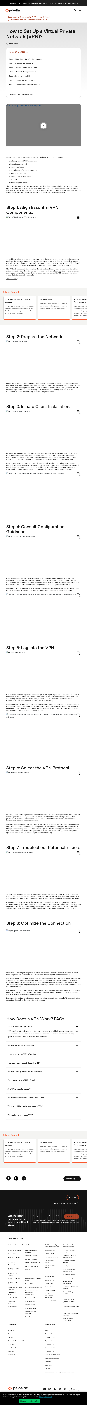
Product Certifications (52, 1354)
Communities (49, 1334)
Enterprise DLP (30, 1298)
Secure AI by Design (14, 1250)
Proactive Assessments (71, 1306)
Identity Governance (69, 1266)
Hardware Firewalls (31, 1255)
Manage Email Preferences (54, 1348)
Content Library (50, 1337)
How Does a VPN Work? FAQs (21, 95)
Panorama (28, 1273)
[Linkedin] (16, 1178)
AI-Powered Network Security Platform (21, 1245)
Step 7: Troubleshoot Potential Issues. (25, 84)
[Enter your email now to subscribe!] (47, 1217)
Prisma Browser (30, 1304)
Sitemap (48, 1361)
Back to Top (70, 1178)
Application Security (51, 1257)
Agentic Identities (69, 1274)
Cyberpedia (12, 17)
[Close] (83, 1395)
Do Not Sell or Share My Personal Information (60, 1372)
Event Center (49, 1344)
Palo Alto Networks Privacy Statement (54, 1222)
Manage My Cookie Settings (29, 1401)
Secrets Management (70, 1278)
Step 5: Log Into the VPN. (19, 76)
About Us (11, 1330)
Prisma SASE (29, 1284)
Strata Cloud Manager (32, 1262)
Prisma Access (30, 1301)
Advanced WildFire (14, 1278)
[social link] (44, 1389)
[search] (75, 10)
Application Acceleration (33, 1287)
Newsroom (11, 1354)
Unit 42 (47, 1368)
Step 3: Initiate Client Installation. (23, 67)
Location (11, 1351)
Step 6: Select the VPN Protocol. (22, 80)
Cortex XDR (49, 1283)
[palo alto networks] (12, 10)
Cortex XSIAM (49, 1280)
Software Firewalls (31, 1259)
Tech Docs (48, 1365)
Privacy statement (45, 1397)
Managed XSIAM (50, 1301)
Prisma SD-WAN (30, 1308)
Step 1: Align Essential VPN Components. (26, 59)
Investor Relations (14, 1348)
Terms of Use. (74, 1222)
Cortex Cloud (49, 1253)
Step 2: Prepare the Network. (21, 63)
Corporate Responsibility (16, 1341)
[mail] (24, 1178)
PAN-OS (28, 1269)
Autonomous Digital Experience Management (32, 1292)
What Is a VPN (11, 279)
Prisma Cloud (49, 1271)
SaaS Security (12, 1306)
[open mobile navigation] (80, 10)
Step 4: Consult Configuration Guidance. (26, 72)
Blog (46, 1330)
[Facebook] (8, 1178)
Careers (10, 1334)
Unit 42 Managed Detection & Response (50, 1295)
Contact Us (11, 1337)
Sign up (70, 1217)
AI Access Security (14, 1257)
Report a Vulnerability (52, 1358)
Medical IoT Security (14, 1298)
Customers (11, 1344)
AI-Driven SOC (49, 1276)
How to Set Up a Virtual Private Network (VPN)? (29, 20)
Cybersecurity (25, 17)
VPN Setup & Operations (43, 17)
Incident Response (69, 1310)
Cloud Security (50, 1250)
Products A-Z (49, 1351)
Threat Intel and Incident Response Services (69, 1301)
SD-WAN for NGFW (31, 1266)
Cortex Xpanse (50, 1290)
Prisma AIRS (12, 1254)
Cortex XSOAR (50, 1287)
